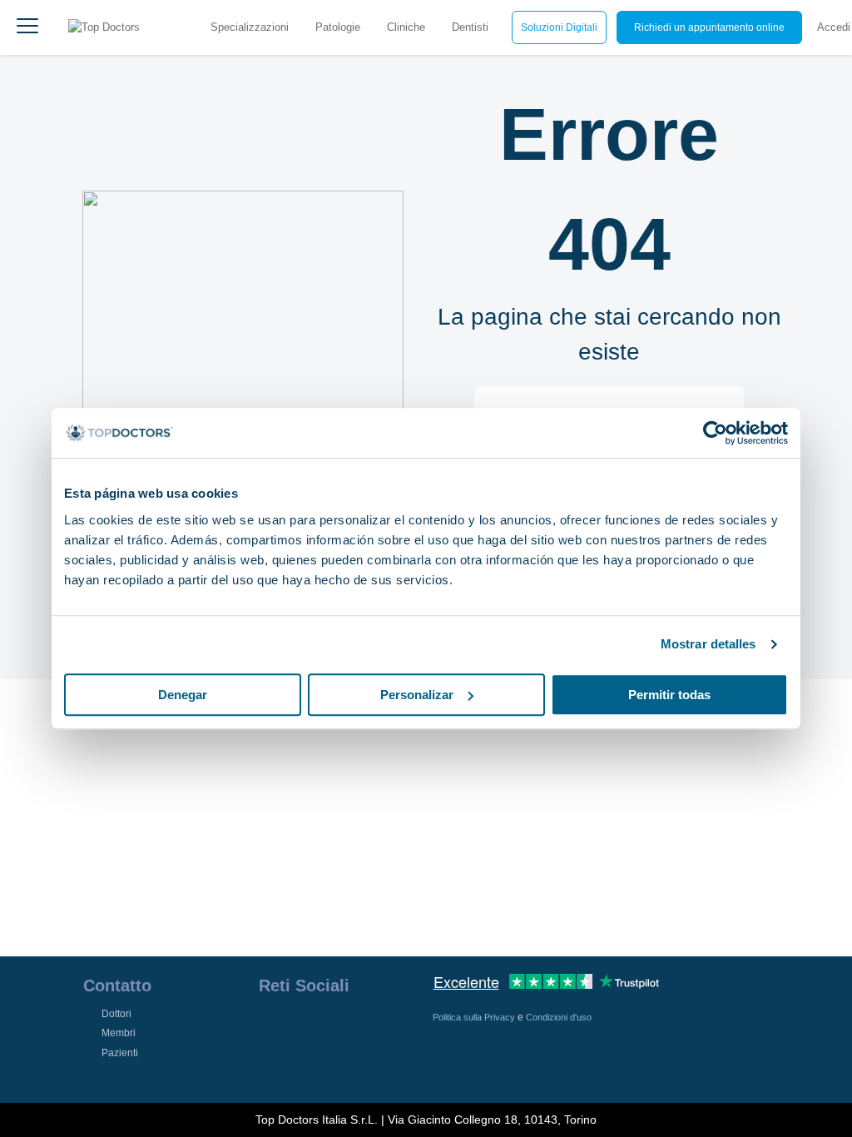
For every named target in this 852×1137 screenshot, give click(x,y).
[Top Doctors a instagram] (300, 1028)
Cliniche (406, 27)
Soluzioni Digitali (559, 27)
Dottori (116, 1014)
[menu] (27, 27)
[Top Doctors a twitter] (360, 1028)
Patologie (337, 27)
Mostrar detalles (708, 644)
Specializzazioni (250, 27)
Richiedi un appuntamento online (709, 27)
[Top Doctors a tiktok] (270, 1065)
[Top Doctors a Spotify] (302, 1065)
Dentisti (470, 27)
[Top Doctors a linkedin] (330, 1028)
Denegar (182, 695)
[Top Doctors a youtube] (390, 1028)
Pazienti (120, 1053)
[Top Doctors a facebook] (270, 1028)
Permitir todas (669, 695)
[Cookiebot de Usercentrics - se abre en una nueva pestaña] (715, 432)
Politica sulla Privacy (475, 1017)
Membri (119, 1033)
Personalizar (416, 695)
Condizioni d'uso (559, 1017)
